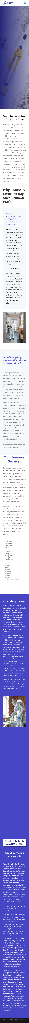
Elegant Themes (14, 1019)
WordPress (14, 1021)
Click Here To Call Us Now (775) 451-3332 (14, 842)
